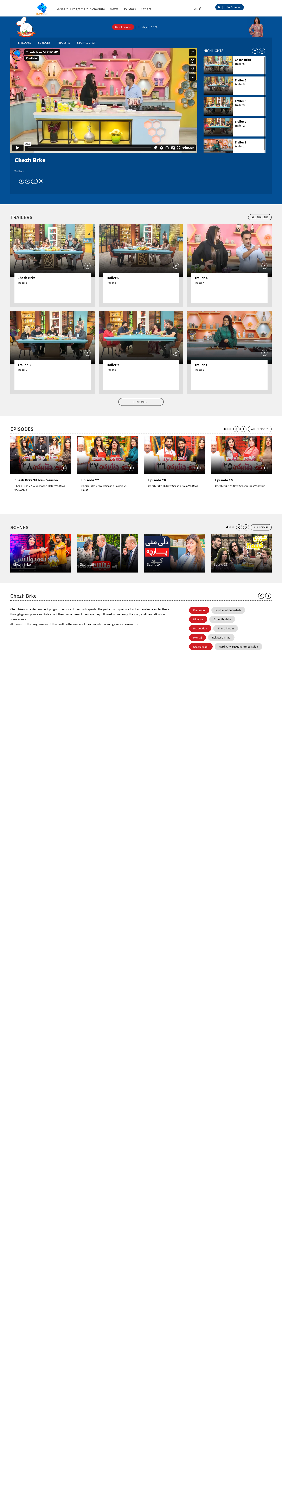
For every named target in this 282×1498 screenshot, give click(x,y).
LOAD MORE (141, 402)
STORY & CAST (86, 43)
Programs (77, 9)
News (114, 9)
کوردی (197, 8)
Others (146, 9)
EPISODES (24, 43)
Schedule (97, 9)
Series (60, 9)
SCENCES (44, 43)
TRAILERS (63, 43)
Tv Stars (129, 9)
